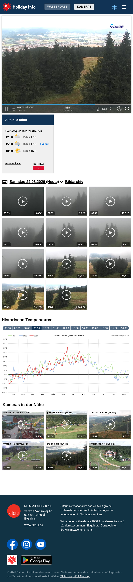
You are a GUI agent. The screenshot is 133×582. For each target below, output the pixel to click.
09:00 (37, 328)
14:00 (85, 328)
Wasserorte (57, 6)
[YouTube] (40, 545)
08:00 (27, 328)
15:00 (95, 328)
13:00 (75, 328)
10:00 (46, 328)
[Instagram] (26, 545)
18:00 (124, 328)
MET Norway (81, 576)
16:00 (104, 328)
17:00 (114, 328)
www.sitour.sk (33, 525)
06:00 (8, 328)
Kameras (84, 6)
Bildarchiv (74, 181)
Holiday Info (16, 4)
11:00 (56, 328)
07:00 (17, 328)
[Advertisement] (94, 144)
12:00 (66, 328)
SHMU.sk (66, 576)
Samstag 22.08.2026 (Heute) (34, 181)
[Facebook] (12, 545)
